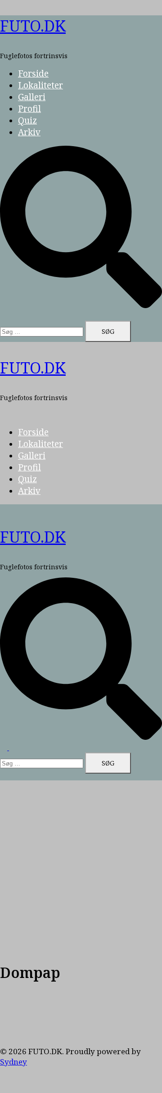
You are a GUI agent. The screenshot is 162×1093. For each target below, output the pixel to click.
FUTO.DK (33, 25)
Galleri (31, 97)
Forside (33, 73)
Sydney (13, 1061)
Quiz (27, 120)
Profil (29, 109)
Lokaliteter (40, 85)
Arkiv (29, 132)
